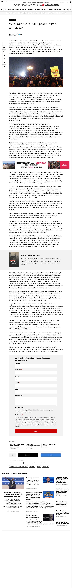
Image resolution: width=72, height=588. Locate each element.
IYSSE (36, 13)
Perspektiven (45, 466)
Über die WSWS (51, 13)
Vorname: (17, 363)
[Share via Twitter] (4, 47)
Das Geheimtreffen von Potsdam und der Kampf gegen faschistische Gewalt (17, 446)
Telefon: (17, 382)
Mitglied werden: (19, 407)
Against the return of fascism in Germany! (18, 466)
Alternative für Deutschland (40, 463)
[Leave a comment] (4, 62)
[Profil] (70, 2)
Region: (17, 376)
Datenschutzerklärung (27, 423)
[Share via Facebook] (4, 44)
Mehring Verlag (42, 13)
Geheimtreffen (34, 41)
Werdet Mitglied (32, 349)
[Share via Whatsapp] (4, 51)
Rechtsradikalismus (28, 463)
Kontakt (61, 2)
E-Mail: (16, 389)
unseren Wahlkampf (22, 351)
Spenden (64, 13)
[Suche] (70, 10)
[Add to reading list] (4, 66)
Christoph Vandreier (14, 34)
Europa (38, 466)
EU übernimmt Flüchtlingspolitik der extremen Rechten (33, 446)
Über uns (66, 2)
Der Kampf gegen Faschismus (16, 463)
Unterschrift (53, 351)
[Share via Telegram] (4, 55)
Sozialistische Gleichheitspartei (25, 13)
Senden (36, 431)
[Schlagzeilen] (5, 10)
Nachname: (18, 369)
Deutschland (32, 466)
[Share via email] (4, 59)
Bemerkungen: (19, 395)
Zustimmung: (18, 414)
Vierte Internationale (11, 13)
